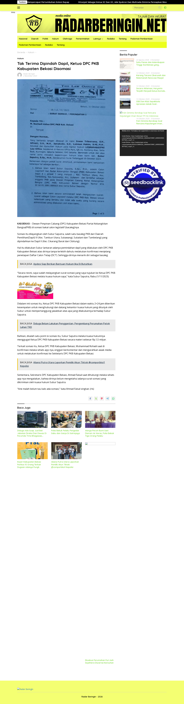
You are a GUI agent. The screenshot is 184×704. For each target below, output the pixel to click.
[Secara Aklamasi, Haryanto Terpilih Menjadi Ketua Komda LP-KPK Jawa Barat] (125, 90)
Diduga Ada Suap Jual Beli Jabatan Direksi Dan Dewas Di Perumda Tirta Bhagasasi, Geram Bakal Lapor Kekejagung (31, 433)
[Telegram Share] (107, 398)
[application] (143, 142)
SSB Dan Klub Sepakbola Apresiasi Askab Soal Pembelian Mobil (148, 102)
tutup (13, 12)
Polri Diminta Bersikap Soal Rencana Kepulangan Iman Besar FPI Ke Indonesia (149, 122)
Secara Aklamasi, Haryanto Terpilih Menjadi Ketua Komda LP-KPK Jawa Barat (150, 89)
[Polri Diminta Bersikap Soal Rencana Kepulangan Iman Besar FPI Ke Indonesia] (143, 114)
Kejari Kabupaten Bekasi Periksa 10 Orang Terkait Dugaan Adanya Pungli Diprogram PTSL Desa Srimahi (31, 464)
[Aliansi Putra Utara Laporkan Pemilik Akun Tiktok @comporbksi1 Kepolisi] (66, 450)
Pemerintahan (82, 38)
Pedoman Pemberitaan (142, 38)
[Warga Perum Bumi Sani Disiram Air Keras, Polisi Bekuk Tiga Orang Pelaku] (100, 419)
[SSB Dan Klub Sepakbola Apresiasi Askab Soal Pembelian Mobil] (125, 103)
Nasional (23, 38)
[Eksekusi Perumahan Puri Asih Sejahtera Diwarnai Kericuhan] (100, 549)
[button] (159, 7)
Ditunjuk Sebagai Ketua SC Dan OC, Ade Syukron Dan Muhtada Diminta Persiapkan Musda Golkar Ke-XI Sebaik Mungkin (115, 2)
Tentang (122, 38)
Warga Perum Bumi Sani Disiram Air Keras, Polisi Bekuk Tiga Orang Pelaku (99, 433)
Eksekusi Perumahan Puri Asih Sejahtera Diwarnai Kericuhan (99, 661)
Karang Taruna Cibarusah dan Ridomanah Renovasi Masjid (151, 76)
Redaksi (111, 38)
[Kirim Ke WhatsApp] (113, 398)
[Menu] (19, 7)
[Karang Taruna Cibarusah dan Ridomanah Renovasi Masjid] (125, 77)
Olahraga (67, 38)
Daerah (35, 38)
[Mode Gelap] (165, 7)
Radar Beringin (29, 74)
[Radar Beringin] (92, 23)
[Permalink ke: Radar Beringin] (19, 74)
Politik (45, 38)
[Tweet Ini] (96, 398)
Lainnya (97, 38)
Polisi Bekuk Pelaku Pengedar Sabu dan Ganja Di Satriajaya (65, 431)
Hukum (55, 38)
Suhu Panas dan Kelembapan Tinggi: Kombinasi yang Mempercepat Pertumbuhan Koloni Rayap (150, 63)
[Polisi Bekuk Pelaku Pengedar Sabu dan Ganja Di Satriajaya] (66, 419)
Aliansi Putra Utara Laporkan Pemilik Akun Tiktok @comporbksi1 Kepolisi (65, 464)
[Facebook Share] (90, 398)
